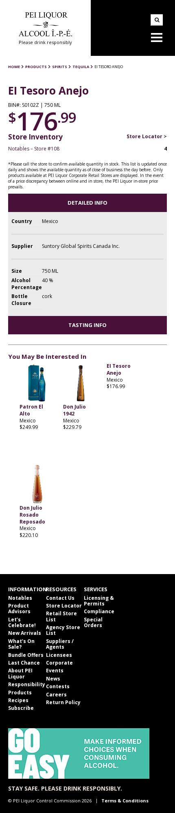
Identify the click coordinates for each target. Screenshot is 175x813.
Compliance (99, 611)
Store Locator (64, 605)
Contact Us (60, 597)
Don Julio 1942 (74, 410)
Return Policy (63, 702)
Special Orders (93, 622)
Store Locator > (147, 136)
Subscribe (21, 708)
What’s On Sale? (21, 644)
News (53, 678)
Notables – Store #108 (33, 148)
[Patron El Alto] (37, 383)
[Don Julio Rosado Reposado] (37, 484)
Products (20, 692)
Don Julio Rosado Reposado (32, 514)
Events (54, 670)
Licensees (59, 655)
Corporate (59, 662)
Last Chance (24, 662)
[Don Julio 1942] (80, 383)
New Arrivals (24, 633)
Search (157, 20)
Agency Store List (63, 630)
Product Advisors (19, 608)
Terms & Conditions (125, 801)
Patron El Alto (31, 410)
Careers (56, 694)
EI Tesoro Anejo (119, 369)
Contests (58, 686)
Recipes (18, 700)
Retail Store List (61, 616)
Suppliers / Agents (60, 644)
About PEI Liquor (20, 673)
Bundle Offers (26, 655)
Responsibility (26, 684)
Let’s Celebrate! (22, 622)
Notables (20, 597)
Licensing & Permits (99, 600)
